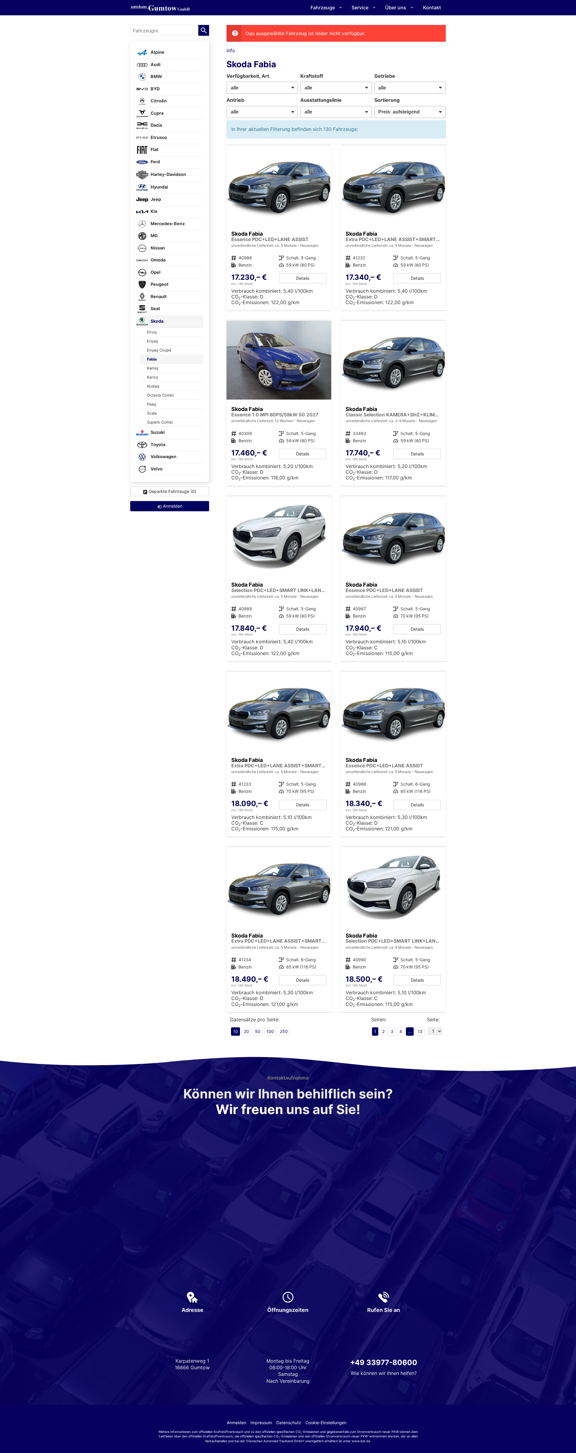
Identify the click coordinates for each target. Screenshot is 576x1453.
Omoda (158, 260)
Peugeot (159, 284)
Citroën (158, 101)
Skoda (157, 321)
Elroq (152, 332)
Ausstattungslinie (321, 100)
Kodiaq (153, 386)
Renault (158, 296)
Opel (155, 272)
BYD (155, 88)
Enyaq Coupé (159, 350)
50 (257, 1031)
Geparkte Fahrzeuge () (172, 491)
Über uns (395, 8)
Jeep (155, 199)
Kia (153, 211)
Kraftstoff (311, 76)
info (230, 50)
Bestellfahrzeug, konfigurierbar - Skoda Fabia (279, 228)
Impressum (261, 1422)
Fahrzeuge (322, 8)
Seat (155, 308)
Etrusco (158, 137)
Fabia (152, 359)
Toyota (157, 444)
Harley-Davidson (168, 174)
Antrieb (235, 100)
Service (360, 8)
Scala (152, 413)
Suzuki (157, 432)
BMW (156, 76)
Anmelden (236, 1422)
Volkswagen (163, 456)
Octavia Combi (160, 395)
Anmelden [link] (172, 506)
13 (420, 1031)
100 (270, 1031)
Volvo (156, 468)
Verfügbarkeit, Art (247, 76)
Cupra (157, 113)
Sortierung (387, 100)
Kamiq (152, 368)
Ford (155, 161)
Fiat (154, 149)
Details (302, 278)
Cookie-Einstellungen (325, 1422)
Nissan (157, 247)
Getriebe (384, 76)
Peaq (151, 404)
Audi (155, 64)
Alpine (157, 52)
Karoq (152, 377)
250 (284, 1031)
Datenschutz (288, 1422)
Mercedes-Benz (167, 223)
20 (246, 1031)
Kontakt (432, 8)
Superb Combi (160, 422)
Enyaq (152, 341)
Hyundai (159, 187)
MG (154, 235)
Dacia (156, 125)
